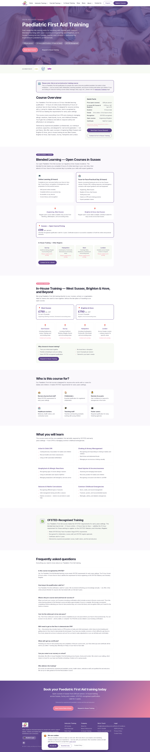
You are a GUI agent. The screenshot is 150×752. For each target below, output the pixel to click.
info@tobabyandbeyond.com (106, 726)
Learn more (72, 741)
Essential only (65, 745)
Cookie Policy (78, 745)
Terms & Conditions (119, 726)
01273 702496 (102, 728)
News (83, 3)
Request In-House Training (50, 50)
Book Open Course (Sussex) (99, 130)
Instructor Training (40, 3)
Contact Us (98, 3)
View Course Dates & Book (63, 708)
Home (31, 3)
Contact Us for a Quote (47, 262)
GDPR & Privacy (118, 728)
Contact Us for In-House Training (99, 135)
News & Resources (86, 728)
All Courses (68, 726)
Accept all (53, 745)
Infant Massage (69, 728)
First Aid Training (55, 3)
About (89, 3)
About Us (83, 726)
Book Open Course (30, 50)
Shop (78, 3)
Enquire (108, 3)
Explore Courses (121, 3)
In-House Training (69, 3)
